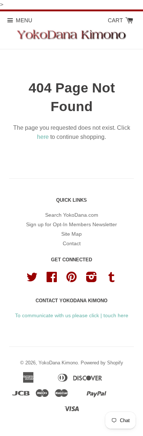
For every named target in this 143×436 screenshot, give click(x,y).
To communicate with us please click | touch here (71, 315)
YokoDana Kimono (58, 362)
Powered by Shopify (102, 362)
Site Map (71, 234)
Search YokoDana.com (71, 215)
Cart (116, 20)
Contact (72, 243)
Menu (24, 20)
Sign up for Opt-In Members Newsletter (71, 224)
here (43, 137)
